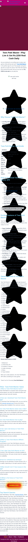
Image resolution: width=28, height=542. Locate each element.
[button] (25, 3)
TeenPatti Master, (19, 494)
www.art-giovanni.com (11, 190)
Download (13, 485)
